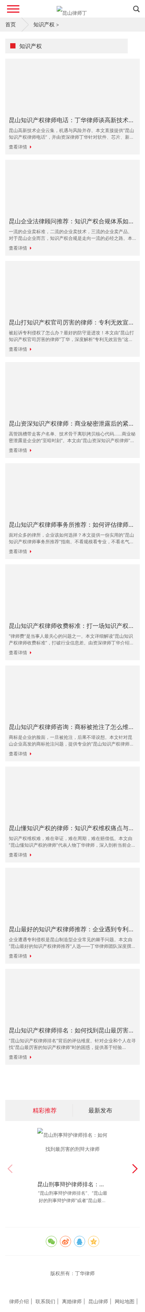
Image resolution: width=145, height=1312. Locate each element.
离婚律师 (72, 1301)
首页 (10, 24)
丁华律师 (85, 1273)
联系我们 (45, 1301)
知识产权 (44, 24)
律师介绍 (19, 1301)
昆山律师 (98, 1301)
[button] (135, 1168)
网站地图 (124, 1301)
